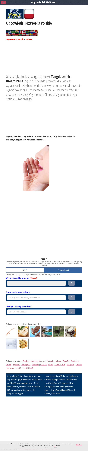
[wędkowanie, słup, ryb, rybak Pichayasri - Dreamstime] (11, 336)
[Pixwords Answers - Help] (15, 18)
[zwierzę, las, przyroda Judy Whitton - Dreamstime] (58, 336)
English (26, 361)
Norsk (50, 364)
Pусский (16, 364)
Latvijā (18, 368)
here (55, 447)
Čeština (79, 364)
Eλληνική (70, 364)
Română (33, 361)
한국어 (31, 368)
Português (25, 364)
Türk (63, 364)
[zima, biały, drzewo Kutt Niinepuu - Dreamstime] (11, 348)
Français (50, 361)
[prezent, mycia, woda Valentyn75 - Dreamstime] (23, 336)
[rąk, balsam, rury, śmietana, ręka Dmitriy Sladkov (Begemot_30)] (35, 336)
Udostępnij (64, 270)
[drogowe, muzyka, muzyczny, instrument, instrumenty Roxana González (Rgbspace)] (70, 336)
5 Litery (29, 39)
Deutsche (75, 361)
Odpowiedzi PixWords (15, 39)
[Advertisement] (44, 59)
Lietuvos (10, 368)
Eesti (24, 368)
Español (66, 361)
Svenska (35, 364)
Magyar (42, 361)
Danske (43, 364)
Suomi (57, 364)
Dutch (8, 364)
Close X (78, 445)
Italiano (58, 361)
